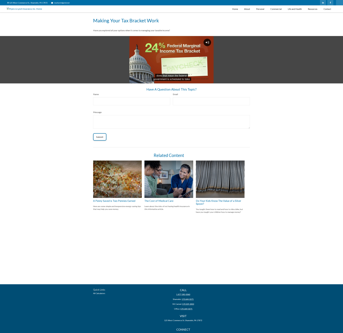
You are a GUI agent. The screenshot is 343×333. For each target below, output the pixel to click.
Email (175, 94)
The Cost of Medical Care (158, 200)
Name (96, 94)
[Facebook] (330, 2)
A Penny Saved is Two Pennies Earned (114, 200)
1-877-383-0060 (183, 294)
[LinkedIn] (323, 2)
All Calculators (99, 293)
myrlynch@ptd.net (62, 3)
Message (97, 112)
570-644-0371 (186, 309)
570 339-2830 (188, 304)
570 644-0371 (188, 299)
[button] (235, 9)
